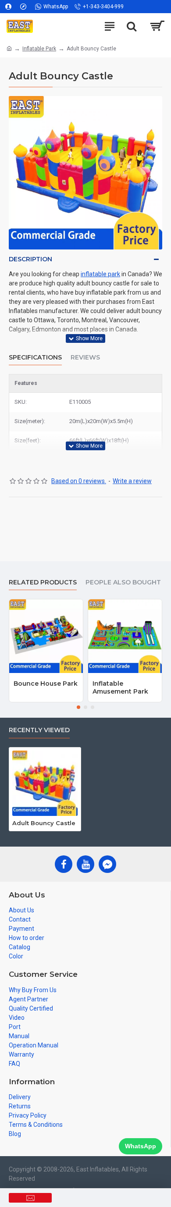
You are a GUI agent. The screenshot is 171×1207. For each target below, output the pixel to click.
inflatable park (100, 274)
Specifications (35, 357)
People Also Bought (123, 582)
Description (30, 259)
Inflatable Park (39, 49)
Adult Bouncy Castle (43, 822)
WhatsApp (140, 1146)
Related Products (43, 582)
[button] (78, 707)
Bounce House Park (46, 683)
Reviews (85, 357)
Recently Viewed (39, 730)
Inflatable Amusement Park (120, 687)
